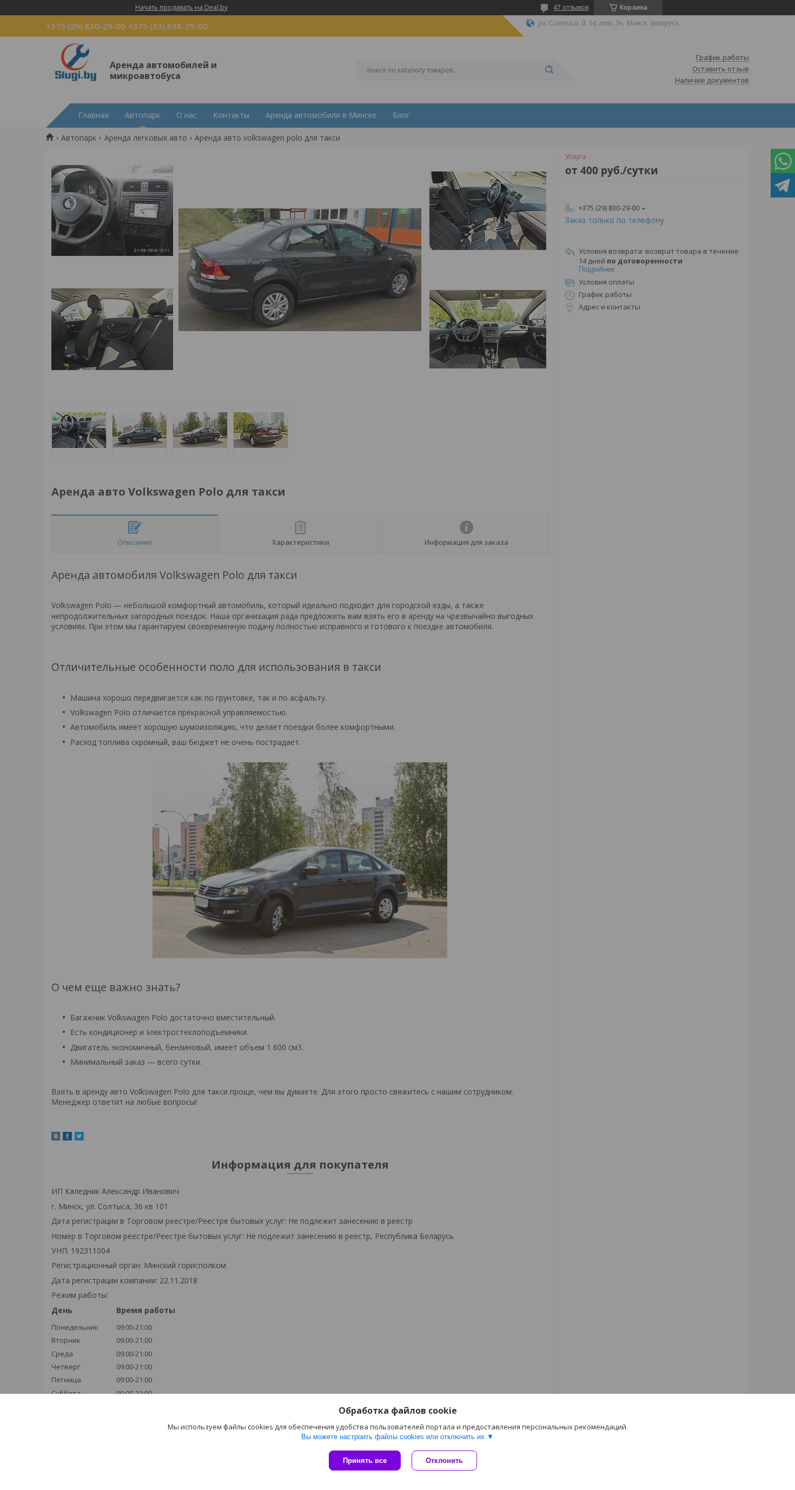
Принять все (365, 1460)
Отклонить (444, 1460)
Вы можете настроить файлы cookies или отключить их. (394, 1437)
